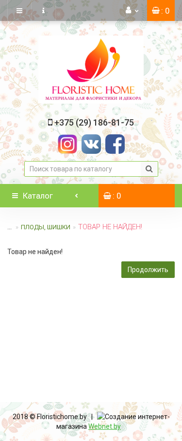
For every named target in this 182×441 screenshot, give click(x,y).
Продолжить (148, 270)
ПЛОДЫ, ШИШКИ (45, 227)
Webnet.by (104, 426)
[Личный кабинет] (132, 10)
